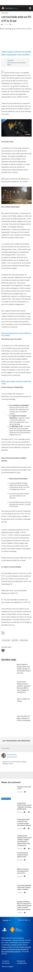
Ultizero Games (24, 640)
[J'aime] (25, 792)
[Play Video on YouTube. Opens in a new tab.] (27, 134)
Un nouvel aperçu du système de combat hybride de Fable (22, 855)
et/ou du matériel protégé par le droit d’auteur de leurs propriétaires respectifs (16, 949)
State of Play (15, 640)
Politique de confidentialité (22, 962)
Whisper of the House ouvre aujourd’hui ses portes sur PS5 (23, 871)
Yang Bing (10, 60)
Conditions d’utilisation (6, 962)
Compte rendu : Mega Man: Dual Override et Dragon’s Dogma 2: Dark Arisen (24, 887)
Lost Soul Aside (6, 640)
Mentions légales (7, 967)
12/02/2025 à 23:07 (12, 757)
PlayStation (11, 8)
